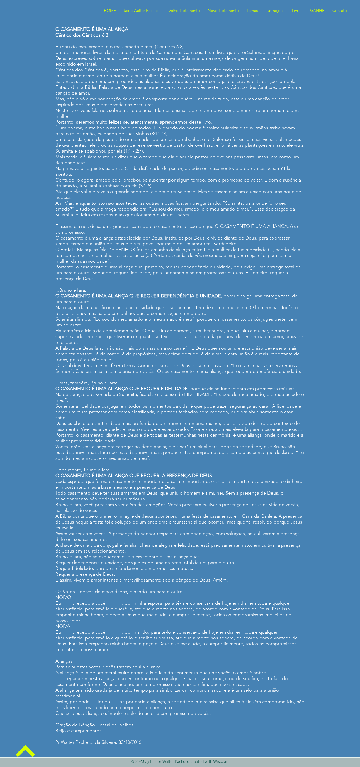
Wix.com (220, 761)
